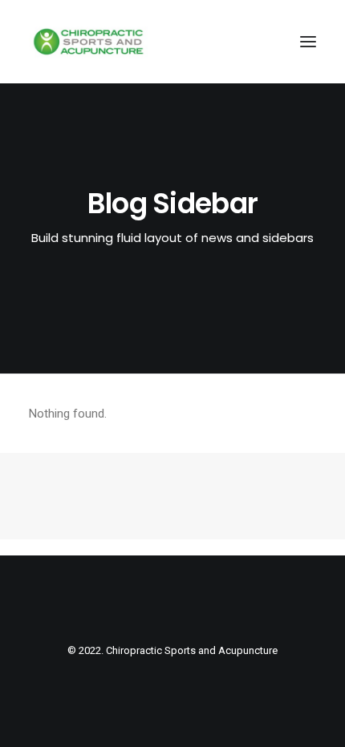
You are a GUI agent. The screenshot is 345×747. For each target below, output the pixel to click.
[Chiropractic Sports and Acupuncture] (88, 42)
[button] (308, 41)
